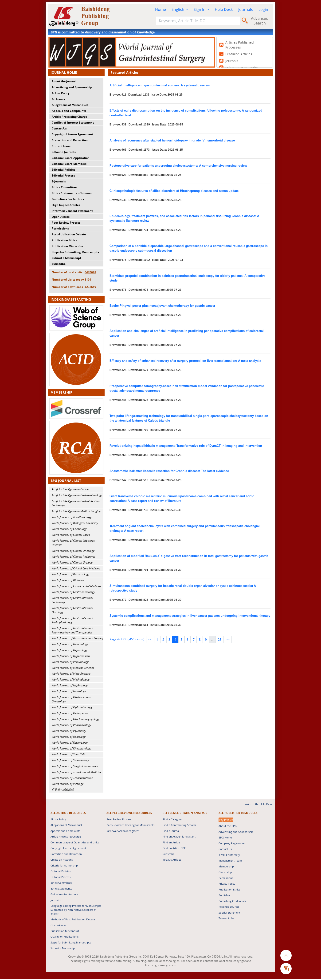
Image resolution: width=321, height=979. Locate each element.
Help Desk (224, 9)
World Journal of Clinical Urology (72, 562)
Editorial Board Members (69, 164)
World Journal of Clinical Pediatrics (73, 557)
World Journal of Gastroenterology (73, 592)
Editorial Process (63, 175)
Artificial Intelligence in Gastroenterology (77, 495)
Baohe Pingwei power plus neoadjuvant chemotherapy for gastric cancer (162, 305)
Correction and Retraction (70, 140)
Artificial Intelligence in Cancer (70, 489)
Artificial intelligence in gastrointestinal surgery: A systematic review (160, 85)
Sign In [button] (200, 9)
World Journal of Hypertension (71, 656)
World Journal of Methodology (71, 679)
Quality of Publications (64, 936)
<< (150, 639)
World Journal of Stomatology (70, 760)
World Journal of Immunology (70, 662)
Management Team (230, 860)
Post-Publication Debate (69, 234)
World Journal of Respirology (70, 743)
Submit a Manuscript (66, 258)
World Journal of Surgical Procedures (75, 766)
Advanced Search (259, 20)
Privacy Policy (227, 883)
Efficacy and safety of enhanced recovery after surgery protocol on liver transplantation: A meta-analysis (185, 361)
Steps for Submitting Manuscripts (75, 252)
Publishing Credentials (232, 901)
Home (160, 9)
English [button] (178, 9)
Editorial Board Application (71, 158)
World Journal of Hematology (70, 644)
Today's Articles (172, 859)
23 (220, 639)
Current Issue (61, 146)
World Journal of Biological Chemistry (75, 523)
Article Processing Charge (69, 117)
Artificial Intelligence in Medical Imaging (76, 511)
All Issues (58, 99)
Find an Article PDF (174, 848)
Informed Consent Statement (72, 211)
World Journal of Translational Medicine (77, 772)
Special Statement (229, 912)
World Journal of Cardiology (69, 529)
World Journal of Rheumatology (71, 748)
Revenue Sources (229, 906)
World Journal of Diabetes (68, 580)
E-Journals (59, 181)
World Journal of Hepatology (69, 650)
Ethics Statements (61, 888)
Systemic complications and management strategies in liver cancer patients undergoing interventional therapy (190, 615)
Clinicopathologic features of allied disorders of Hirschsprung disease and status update (174, 191)
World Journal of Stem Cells (69, 754)
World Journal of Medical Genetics (73, 668)
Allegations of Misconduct (70, 105)
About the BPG (228, 826)
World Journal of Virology (67, 784)
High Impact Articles (66, 205)
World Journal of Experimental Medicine (76, 586)
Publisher (224, 895)
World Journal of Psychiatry (69, 731)
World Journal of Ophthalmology (72, 707)
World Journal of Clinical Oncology (73, 551)
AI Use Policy (61, 93)
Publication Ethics (64, 240)
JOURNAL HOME (64, 72)
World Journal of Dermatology (70, 574)
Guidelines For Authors (68, 199)
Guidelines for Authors (64, 894)
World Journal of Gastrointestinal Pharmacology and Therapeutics (72, 630)
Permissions (60, 228)
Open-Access (61, 217)
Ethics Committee (64, 187)
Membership (226, 866)
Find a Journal (171, 831)
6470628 (90, 272)
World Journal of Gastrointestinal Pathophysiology (72, 620)
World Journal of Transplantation (72, 778)
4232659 (90, 287)
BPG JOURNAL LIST (66, 480)
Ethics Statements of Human (72, 193)
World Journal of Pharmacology (71, 725)
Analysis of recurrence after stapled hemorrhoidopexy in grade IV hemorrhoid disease (172, 140)
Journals (245, 9)
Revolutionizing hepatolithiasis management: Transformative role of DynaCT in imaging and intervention (186, 445)
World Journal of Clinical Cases (71, 535)
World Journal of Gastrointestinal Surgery (77, 638)
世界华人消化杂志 (63, 790)
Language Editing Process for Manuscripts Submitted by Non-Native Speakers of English (76, 909)
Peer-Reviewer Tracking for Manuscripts (130, 825)
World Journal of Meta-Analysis (71, 674)
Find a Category (172, 819)
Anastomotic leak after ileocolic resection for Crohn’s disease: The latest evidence (169, 471)
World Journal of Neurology (69, 691)
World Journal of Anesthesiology (72, 517)
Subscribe (59, 264)
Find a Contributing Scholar (179, 825)
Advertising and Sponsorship (72, 87)
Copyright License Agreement (72, 134)
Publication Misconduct (68, 246)
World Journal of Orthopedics (70, 713)
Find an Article (171, 842)
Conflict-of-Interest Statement (73, 123)
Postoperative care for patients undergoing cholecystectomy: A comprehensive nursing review (178, 165)
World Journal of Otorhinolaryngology (75, 719)
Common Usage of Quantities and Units (75, 842)
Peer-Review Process (66, 223)
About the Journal (64, 81)
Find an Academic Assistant (179, 836)
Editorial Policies (63, 170)
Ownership (225, 872)
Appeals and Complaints (69, 111)
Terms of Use (226, 918)
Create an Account (62, 859)
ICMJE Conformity (229, 855)
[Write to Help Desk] (286, 968)
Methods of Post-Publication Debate (73, 919)
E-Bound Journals (64, 152)
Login (263, 9)
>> (228, 639)
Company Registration (232, 843)
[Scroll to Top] (286, 955)
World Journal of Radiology (69, 737)
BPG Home (225, 837)
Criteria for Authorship (64, 865)
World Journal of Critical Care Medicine (76, 568)
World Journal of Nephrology (70, 685)
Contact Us (59, 128)
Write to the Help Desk (258, 804)
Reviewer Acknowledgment (122, 831)
